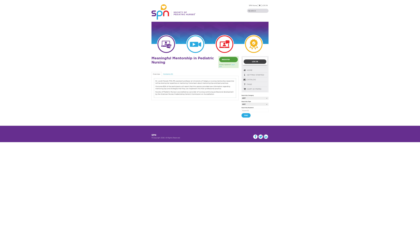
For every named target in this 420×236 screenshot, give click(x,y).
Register (226, 60)
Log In (265, 5)
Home (249, 70)
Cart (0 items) (253, 89)
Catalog (251, 79)
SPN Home (253, 5)
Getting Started (255, 75)
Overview (156, 74)
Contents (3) (168, 74)
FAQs (249, 84)
